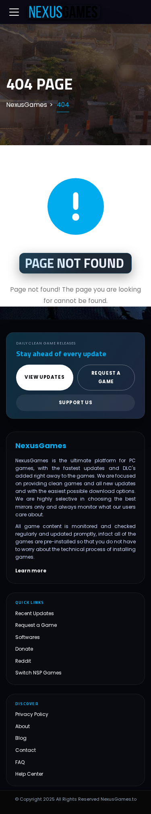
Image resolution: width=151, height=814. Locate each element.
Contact (25, 750)
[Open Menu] (14, 12)
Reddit (23, 660)
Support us (76, 402)
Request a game (106, 377)
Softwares (27, 637)
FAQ (20, 762)
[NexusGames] (63, 12)
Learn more (30, 571)
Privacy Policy (31, 714)
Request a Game (36, 625)
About (22, 726)
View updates (44, 377)
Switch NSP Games (38, 672)
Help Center (29, 773)
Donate (24, 648)
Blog (21, 738)
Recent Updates (34, 613)
